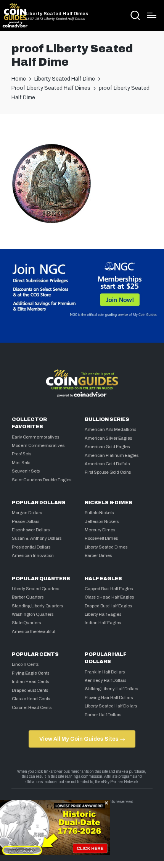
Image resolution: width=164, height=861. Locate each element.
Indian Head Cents (30, 681)
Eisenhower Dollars (31, 530)
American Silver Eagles (108, 438)
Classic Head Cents (31, 698)
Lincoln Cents (25, 664)
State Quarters (26, 622)
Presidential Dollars (31, 547)
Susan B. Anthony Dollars (36, 538)
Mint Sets (21, 462)
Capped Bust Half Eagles (109, 588)
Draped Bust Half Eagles (108, 606)
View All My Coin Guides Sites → (82, 739)
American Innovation (33, 555)
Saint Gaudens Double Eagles (41, 479)
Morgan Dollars (27, 512)
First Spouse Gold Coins (108, 472)
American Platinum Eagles (111, 455)
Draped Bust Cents (30, 690)
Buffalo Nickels (99, 512)
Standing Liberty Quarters (37, 606)
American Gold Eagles (107, 446)
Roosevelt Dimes (101, 538)
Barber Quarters (27, 597)
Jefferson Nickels (102, 521)
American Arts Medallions (110, 429)
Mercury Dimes (100, 530)
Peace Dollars (25, 521)
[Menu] (151, 15)
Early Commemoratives (35, 437)
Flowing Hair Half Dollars (109, 697)
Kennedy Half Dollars (105, 680)
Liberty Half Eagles (103, 614)
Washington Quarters (32, 614)
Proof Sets (21, 454)
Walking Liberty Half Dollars (111, 688)
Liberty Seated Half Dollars (111, 706)
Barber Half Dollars (103, 714)
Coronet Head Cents (31, 707)
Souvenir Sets (26, 471)
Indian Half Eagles (103, 622)
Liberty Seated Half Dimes (57, 13)
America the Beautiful (33, 631)
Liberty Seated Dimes (106, 547)
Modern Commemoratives (38, 445)
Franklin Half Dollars (105, 672)
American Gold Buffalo (107, 463)
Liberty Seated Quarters (35, 588)
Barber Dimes (98, 555)
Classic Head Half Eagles (109, 597)
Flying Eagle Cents (30, 673)
